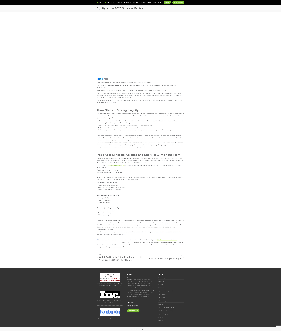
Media (161, 317)
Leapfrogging (163, 278)
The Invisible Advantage (167, 310)
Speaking (161, 281)
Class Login (164, 301)
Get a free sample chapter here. (167, 240)
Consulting (162, 284)
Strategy (163, 297)
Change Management (167, 291)
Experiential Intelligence (116, 165)
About (161, 320)
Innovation (163, 294)
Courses (161, 287)
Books (161, 304)
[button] (21, 1)
